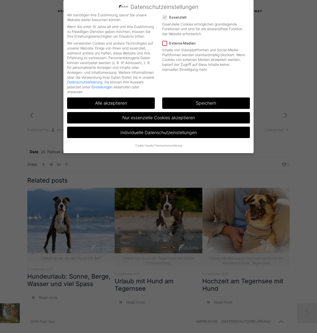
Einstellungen (101, 87)
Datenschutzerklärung (84, 82)
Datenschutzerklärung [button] (168, 145)
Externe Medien (182, 43)
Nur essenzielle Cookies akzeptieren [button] (158, 117)
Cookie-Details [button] (144, 145)
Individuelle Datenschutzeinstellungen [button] (158, 132)
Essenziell (177, 17)
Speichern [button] (206, 103)
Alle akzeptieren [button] (111, 103)
